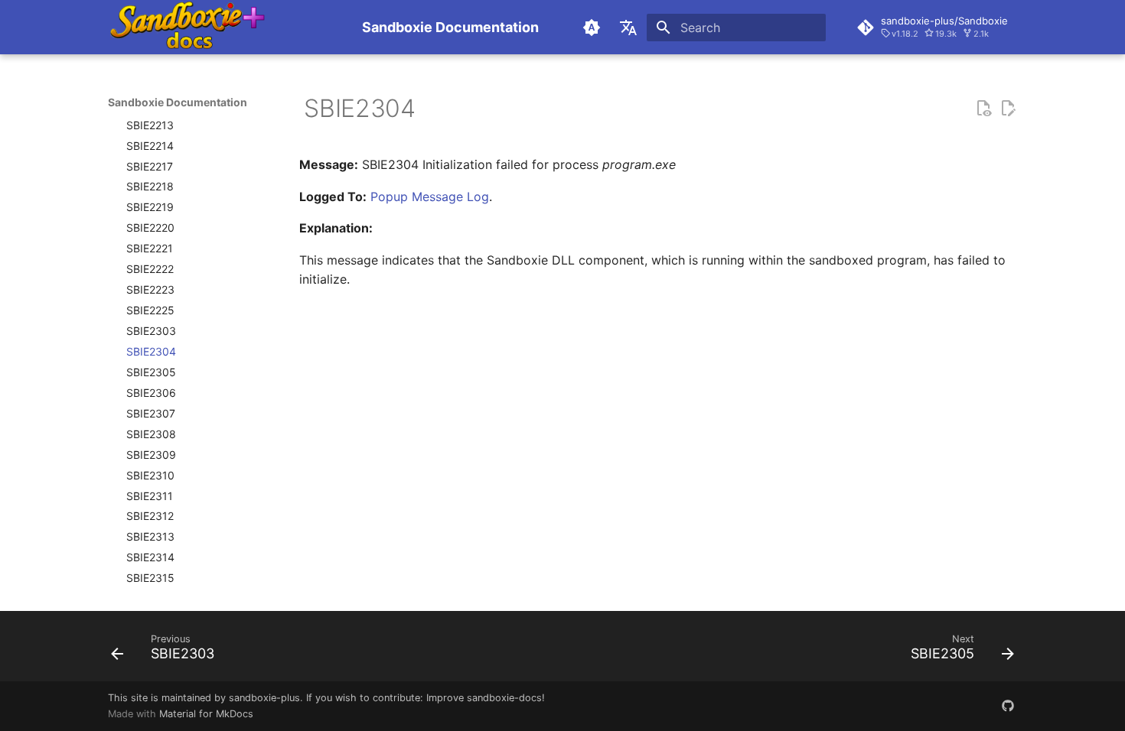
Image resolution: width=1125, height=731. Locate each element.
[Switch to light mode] (591, 27)
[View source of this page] (983, 109)
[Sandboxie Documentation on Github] (1008, 706)
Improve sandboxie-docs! (485, 697)
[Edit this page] (1008, 109)
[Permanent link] (291, 108)
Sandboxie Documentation (177, 102)
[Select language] (628, 27)
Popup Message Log (429, 196)
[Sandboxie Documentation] (223, 27)
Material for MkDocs (206, 714)
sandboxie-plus (264, 697)
